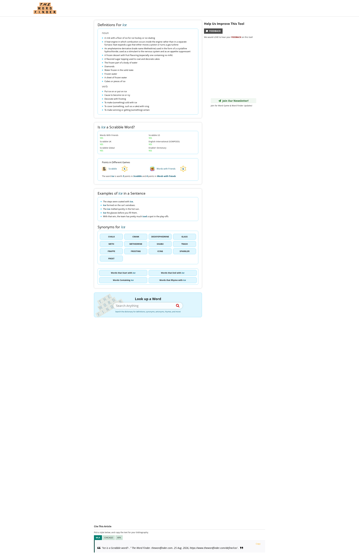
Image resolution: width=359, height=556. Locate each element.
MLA (98, 537)
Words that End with (172, 272)
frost (111, 258)
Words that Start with (123, 272)
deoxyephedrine (160, 236)
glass (184, 236)
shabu (160, 244)
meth (111, 244)
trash (184, 244)
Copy (258, 543)
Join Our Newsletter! (234, 100)
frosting (136, 251)
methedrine (135, 244)
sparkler (184, 251)
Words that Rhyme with (172, 280)
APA (119, 537)
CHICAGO (108, 537)
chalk (111, 236)
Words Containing (123, 280)
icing (160, 251)
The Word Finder (44, 8)
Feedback (214, 31)
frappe (111, 251)
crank (135, 236)
